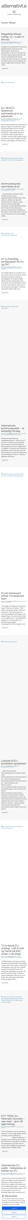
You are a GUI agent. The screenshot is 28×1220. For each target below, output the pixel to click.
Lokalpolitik (12, 434)
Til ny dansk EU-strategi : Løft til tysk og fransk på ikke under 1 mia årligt (12, 949)
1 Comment (12, 190)
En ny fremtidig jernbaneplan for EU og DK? (12, 261)
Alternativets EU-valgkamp (7, 43)
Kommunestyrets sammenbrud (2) (10, 185)
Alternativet (19, 42)
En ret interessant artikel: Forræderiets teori (12, 596)
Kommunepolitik (5, 190)
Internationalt (17, 268)
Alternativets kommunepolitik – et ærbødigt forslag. (12, 428)
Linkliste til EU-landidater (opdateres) (13, 762)
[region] (14, 1206)
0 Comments (17, 43)
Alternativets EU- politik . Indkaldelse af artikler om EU (13, 1168)
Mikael (4, 42)
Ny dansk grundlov (19, 1126)
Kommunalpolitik (20, 189)
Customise (14, 1212)
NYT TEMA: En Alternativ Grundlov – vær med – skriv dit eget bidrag (13, 1120)
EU (14, 120)
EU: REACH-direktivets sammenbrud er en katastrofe (12, 112)
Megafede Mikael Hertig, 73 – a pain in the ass (12, 37)
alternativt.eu (14, 8)
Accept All (14, 1208)
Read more (5, 68)
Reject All (14, 1216)
